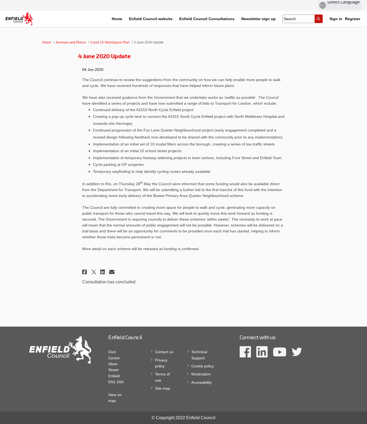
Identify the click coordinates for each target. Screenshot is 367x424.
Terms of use (162, 377)
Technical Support (199, 355)
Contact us (164, 352)
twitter (297, 352)
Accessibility (201, 382)
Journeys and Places (70, 42)
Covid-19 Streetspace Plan (109, 42)
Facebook (245, 351)
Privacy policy (161, 363)
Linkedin (262, 351)
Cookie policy (202, 366)
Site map (162, 388)
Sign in (335, 19)
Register (352, 19)
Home (46, 42)
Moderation (201, 374)
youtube (279, 351)
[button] (85, 272)
